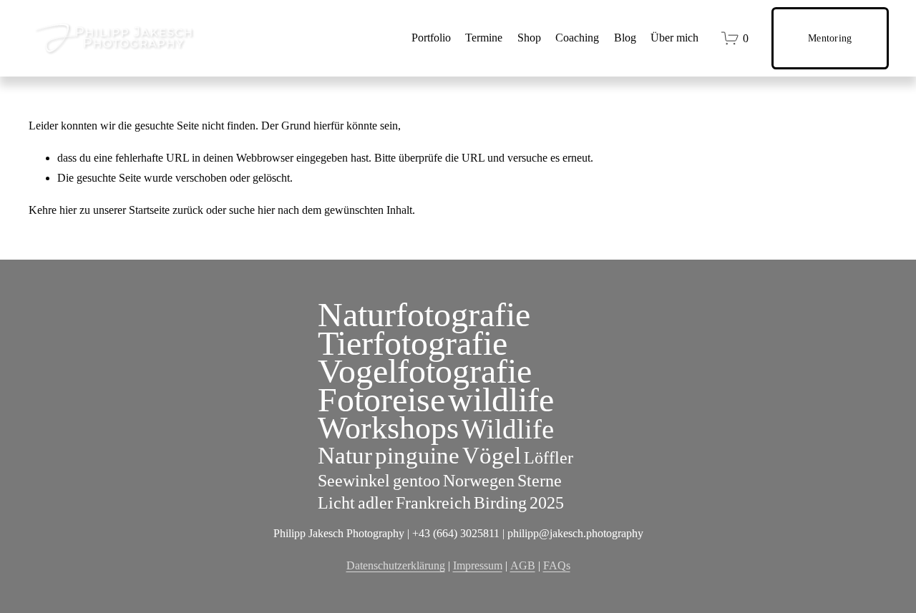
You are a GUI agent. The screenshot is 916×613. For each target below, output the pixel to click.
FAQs (556, 565)
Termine (483, 37)
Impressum (477, 565)
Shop (529, 37)
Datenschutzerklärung (395, 565)
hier (68, 210)
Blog (625, 37)
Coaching (577, 37)
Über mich (674, 37)
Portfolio (431, 37)
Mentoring (830, 38)
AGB (522, 565)
